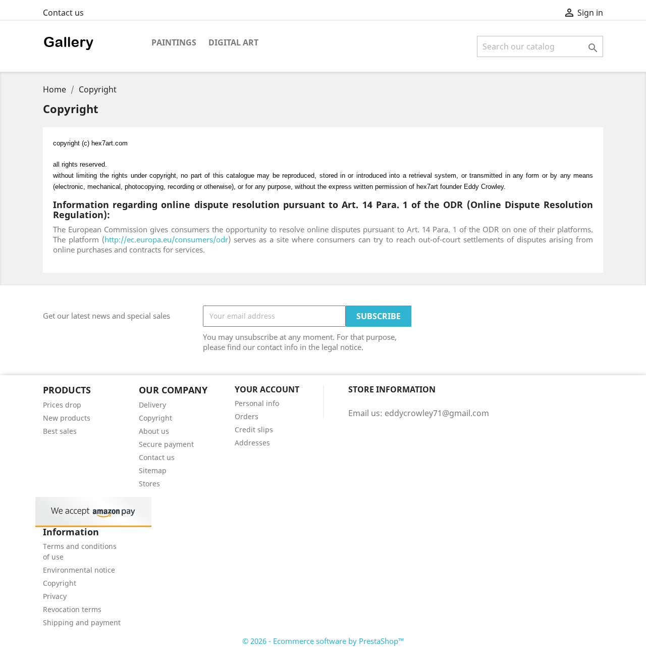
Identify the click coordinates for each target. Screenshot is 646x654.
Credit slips (254, 429)
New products (66, 418)
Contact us (63, 12)
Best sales (60, 431)
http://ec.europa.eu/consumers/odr (166, 239)
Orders (246, 416)
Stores (149, 483)
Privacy (55, 596)
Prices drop (62, 405)
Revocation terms (72, 609)
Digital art (233, 42)
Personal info (257, 403)
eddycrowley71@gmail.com (437, 413)
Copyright (155, 418)
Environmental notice (79, 570)
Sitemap (153, 470)
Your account (267, 389)
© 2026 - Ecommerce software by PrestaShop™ (323, 641)
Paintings (173, 42)
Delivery (152, 405)
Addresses (252, 442)
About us (154, 431)
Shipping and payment (82, 622)
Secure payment (166, 444)
